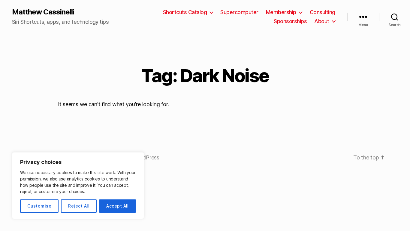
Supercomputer (239, 12)
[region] (78, 185)
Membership (281, 12)
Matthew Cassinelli (43, 12)
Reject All (78, 205)
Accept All (117, 205)
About (321, 21)
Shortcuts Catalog (185, 12)
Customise (39, 205)
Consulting (322, 12)
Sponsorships (290, 21)
